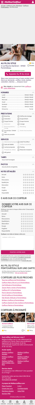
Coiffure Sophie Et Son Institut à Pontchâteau (18, 303)
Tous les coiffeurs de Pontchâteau (13, 280)
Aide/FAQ (21, 391)
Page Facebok (7, 386)
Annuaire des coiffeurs (12, 2)
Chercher (3, 403)
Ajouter (31, 403)
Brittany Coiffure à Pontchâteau (13, 300)
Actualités (10, 403)
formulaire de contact (9, 380)
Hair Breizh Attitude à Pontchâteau (14, 298)
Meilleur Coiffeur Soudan (7, 353)
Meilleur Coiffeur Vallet (23, 362)
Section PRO (6, 394)
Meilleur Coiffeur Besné (23, 353)
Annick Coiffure (7, 324)
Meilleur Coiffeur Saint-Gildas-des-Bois (8, 363)
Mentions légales (8, 391)
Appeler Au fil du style (19, 74)
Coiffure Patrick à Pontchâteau (12, 305)
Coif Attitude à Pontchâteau (11, 285)
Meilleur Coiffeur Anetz (7, 357)
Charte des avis (26, 260)
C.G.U (19, 386)
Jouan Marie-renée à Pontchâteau (14, 287)
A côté (24, 403)
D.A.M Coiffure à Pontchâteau (12, 295)
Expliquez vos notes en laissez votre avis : (13, 234)
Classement (17, 403)
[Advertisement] (17, 26)
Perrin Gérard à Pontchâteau (12, 293)
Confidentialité (23, 388)
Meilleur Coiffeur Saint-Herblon (23, 357)
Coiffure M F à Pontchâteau (11, 290)
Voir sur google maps (21, 273)
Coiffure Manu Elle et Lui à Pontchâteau (16, 282)
